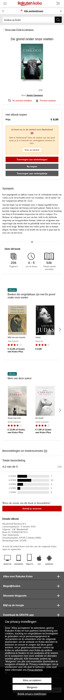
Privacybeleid (34, 670)
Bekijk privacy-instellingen (32, 694)
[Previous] (3, 11)
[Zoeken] (58, 20)
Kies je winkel (32, 150)
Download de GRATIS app (18, 615)
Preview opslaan (48, 100)
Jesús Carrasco (34, 95)
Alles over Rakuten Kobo (18, 576)
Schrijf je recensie (32, 508)
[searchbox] (32, 20)
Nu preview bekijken (22, 100)
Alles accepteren (32, 680)
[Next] (60, 11)
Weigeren (32, 687)
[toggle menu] (5, 3)
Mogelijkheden (11, 586)
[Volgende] (60, 329)
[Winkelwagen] (58, 3)
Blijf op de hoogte (13, 605)
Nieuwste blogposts (15, 595)
